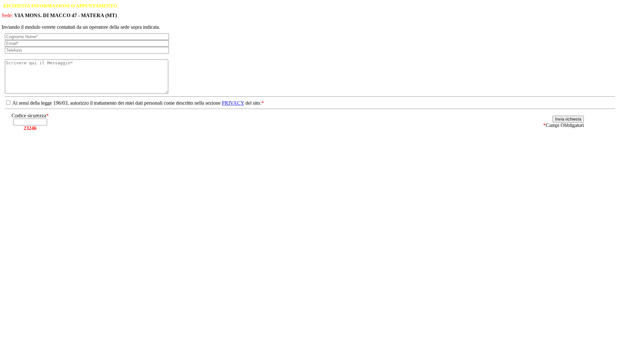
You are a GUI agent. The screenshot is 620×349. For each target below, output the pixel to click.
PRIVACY (233, 103)
